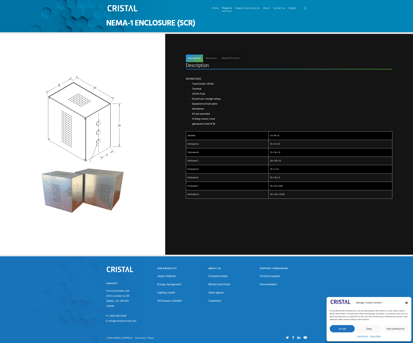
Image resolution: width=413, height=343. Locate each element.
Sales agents (215, 292)
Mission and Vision (219, 284)
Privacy (150, 338)
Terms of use (140, 338)
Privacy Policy (375, 336)
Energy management (169, 284)
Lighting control (166, 292)
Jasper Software (166, 276)
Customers (214, 300)
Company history (218, 276)
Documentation (268, 284)
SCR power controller (169, 300)
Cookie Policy (362, 336)
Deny (369, 328)
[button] (406, 302)
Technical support (270, 276)
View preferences (395, 328)
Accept (342, 328)
